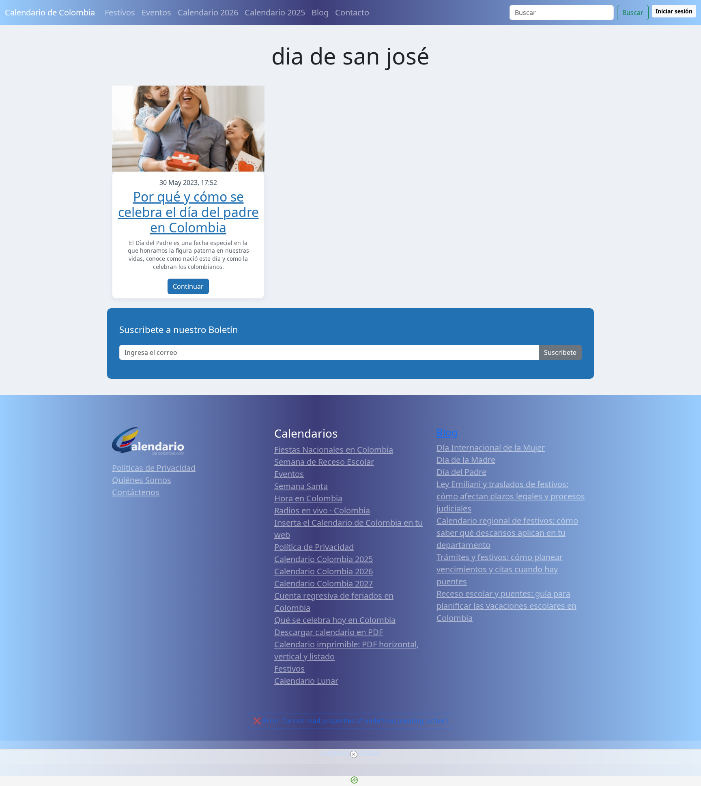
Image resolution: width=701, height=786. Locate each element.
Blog (320, 12)
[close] (353, 754)
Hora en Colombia (308, 498)
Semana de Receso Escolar (324, 461)
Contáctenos (135, 492)
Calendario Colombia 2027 (323, 583)
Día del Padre (461, 471)
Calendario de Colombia (50, 12)
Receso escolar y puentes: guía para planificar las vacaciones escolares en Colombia (506, 605)
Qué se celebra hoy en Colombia (335, 619)
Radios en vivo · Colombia (322, 510)
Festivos (120, 12)
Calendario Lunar (306, 680)
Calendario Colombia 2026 (323, 571)
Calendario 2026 (208, 12)
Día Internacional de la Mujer (491, 447)
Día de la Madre (466, 459)
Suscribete (560, 352)
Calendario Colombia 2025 (323, 559)
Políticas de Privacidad (154, 467)
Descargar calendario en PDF (328, 632)
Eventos (156, 12)
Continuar (188, 286)
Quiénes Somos (141, 480)
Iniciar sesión (674, 11)
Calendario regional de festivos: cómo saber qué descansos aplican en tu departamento (507, 532)
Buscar (632, 12)
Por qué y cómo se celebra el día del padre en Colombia (188, 212)
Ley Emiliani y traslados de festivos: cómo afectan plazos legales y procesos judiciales (511, 496)
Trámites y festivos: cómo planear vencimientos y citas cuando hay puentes (500, 569)
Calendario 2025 (275, 12)
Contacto (352, 12)
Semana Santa (301, 486)
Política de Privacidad (314, 546)
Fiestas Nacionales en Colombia (333, 449)
